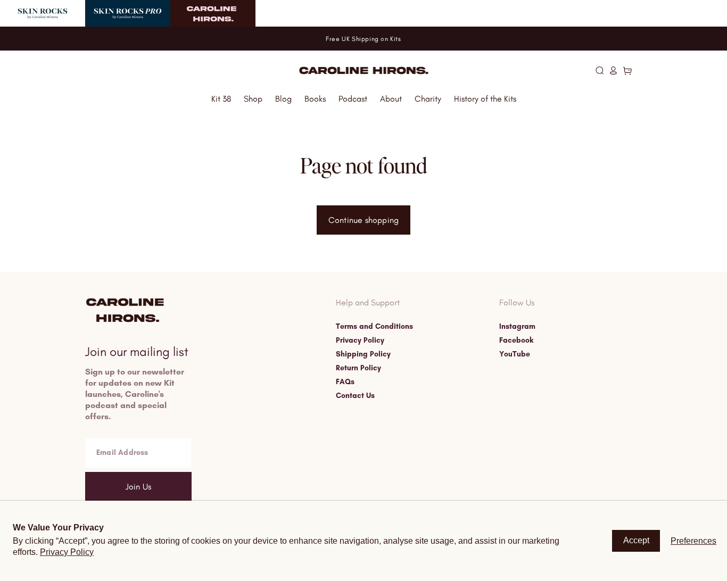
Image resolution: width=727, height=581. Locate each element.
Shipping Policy (363, 354)
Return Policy (358, 368)
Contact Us (355, 396)
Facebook (516, 340)
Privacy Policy (360, 340)
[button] (599, 70)
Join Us (138, 487)
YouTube (514, 354)
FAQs (345, 382)
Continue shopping (363, 220)
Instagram (517, 326)
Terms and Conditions (374, 326)
